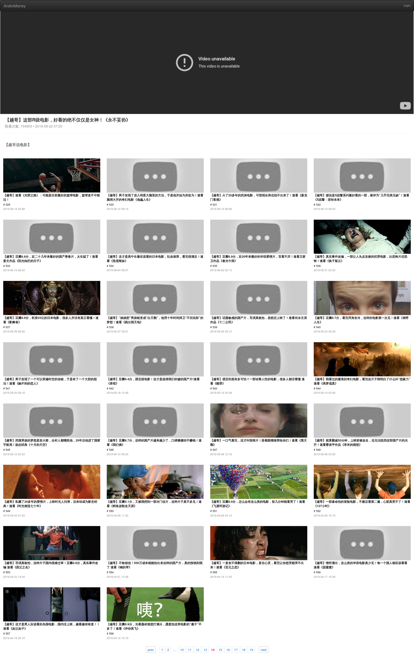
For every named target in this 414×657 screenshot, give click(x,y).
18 (243, 650)
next (264, 650)
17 (236, 650)
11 (189, 650)
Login (407, 5)
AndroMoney (15, 5)
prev (151, 650)
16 (228, 650)
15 (220, 650)
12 (197, 650)
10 (182, 650)
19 (251, 650)
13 (205, 650)
